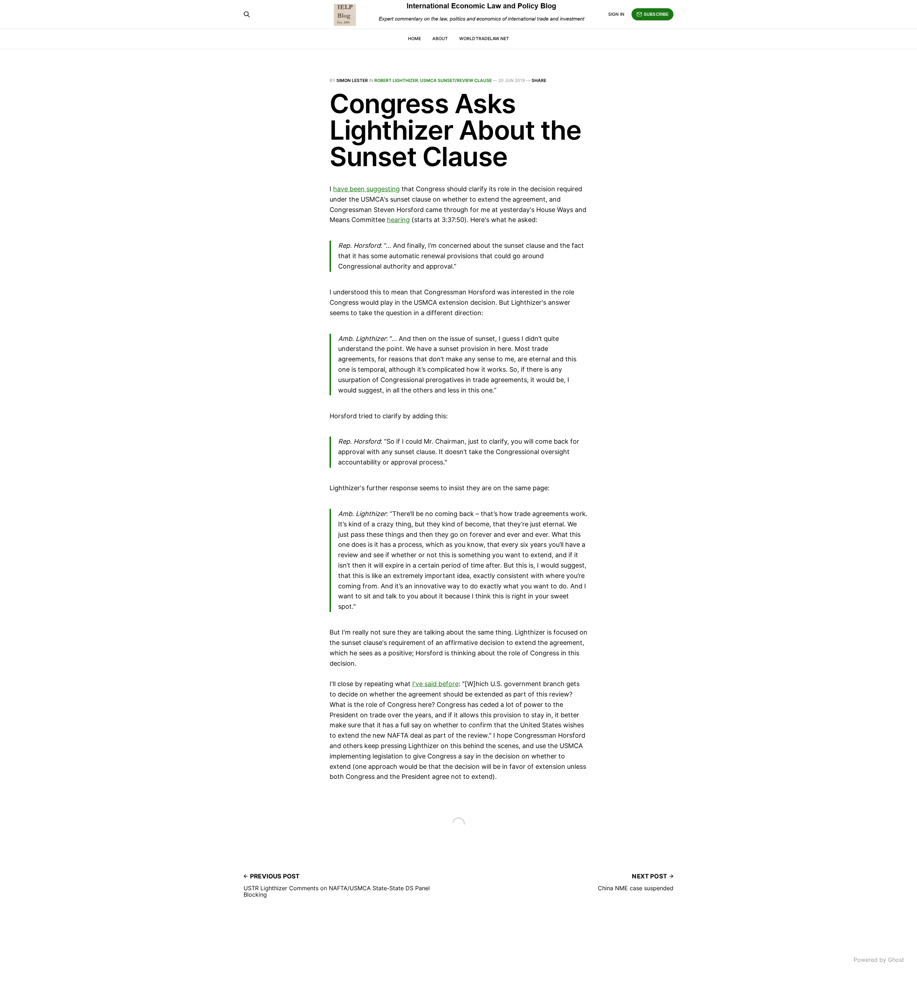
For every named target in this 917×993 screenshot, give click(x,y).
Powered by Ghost (879, 959)
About (440, 38)
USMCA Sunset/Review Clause (456, 80)
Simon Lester (352, 80)
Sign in (616, 14)
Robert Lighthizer (396, 80)
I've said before (435, 684)
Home (414, 38)
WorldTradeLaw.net (484, 38)
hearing (398, 219)
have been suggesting (366, 189)
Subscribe (656, 14)
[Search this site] (246, 14)
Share (539, 80)
